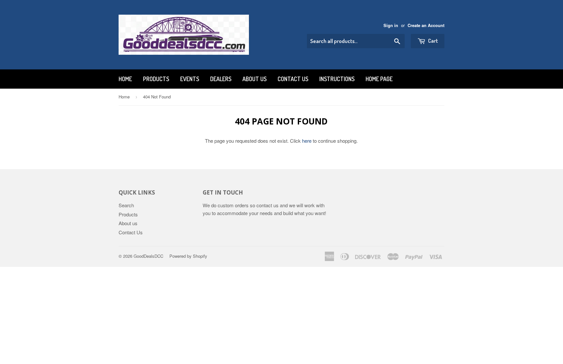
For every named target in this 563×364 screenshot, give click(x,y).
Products (156, 78)
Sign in (390, 25)
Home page (379, 78)
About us (254, 78)
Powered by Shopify (188, 256)
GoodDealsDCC (148, 256)
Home (125, 78)
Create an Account (426, 25)
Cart (432, 40)
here (306, 140)
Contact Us (293, 78)
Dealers (220, 78)
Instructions (336, 78)
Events (189, 78)
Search (126, 205)
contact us (267, 205)
